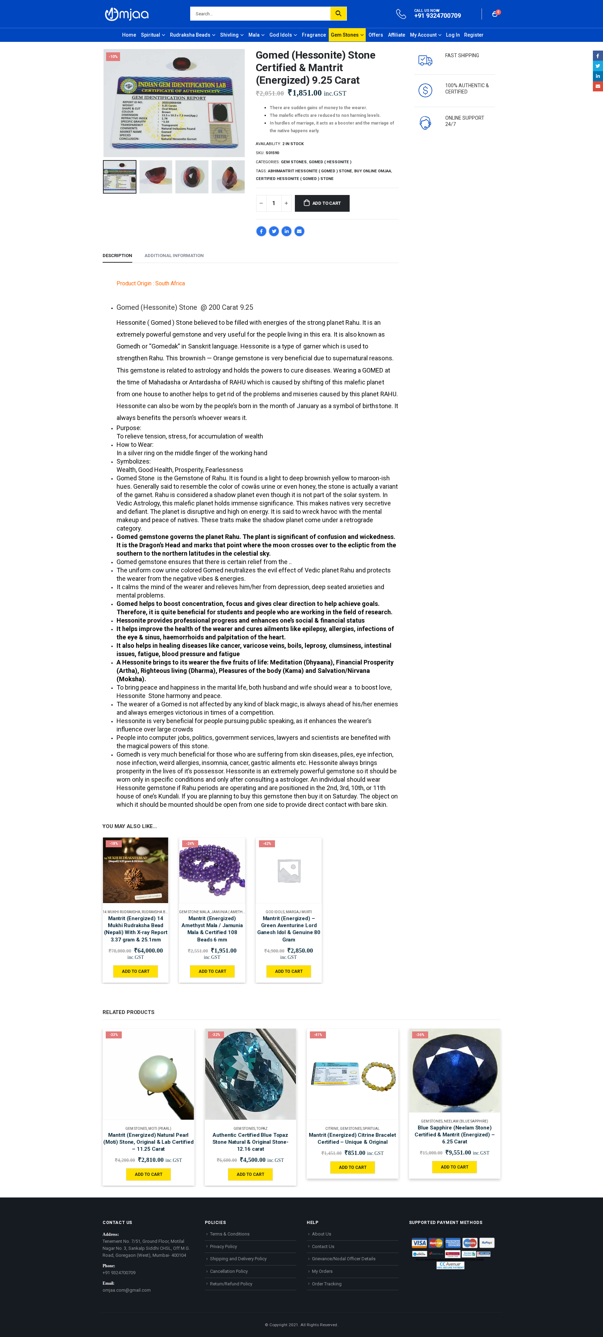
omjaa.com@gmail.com (127, 1290)
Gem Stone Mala (194, 912)
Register (474, 35)
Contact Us (323, 1246)
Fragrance (314, 35)
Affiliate (396, 35)
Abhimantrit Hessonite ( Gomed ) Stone (310, 171)
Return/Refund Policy (231, 1283)
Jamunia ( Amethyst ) (230, 912)
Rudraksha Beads (190, 35)
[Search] (338, 13)
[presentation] (104, 103)
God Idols (280, 35)
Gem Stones (345, 35)
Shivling (229, 35)
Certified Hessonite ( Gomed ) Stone (295, 178)
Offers (375, 35)
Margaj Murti (299, 912)
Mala (254, 35)
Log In (453, 35)
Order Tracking (327, 1283)
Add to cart (326, 203)
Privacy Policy (223, 1246)
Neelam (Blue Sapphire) (466, 1121)
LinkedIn (286, 231)
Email (299, 231)
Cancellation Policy (229, 1271)
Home (129, 35)
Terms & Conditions (230, 1234)
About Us (321, 1234)
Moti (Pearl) (159, 1129)
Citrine (331, 1129)
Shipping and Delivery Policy (238, 1258)
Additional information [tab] (174, 255)
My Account (423, 35)
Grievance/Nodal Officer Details (343, 1258)
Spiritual (150, 35)
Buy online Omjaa (372, 171)
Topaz (262, 1129)
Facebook (261, 231)
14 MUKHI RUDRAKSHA (121, 912)
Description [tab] (117, 255)
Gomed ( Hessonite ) (330, 162)
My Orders (322, 1271)
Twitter (274, 231)
